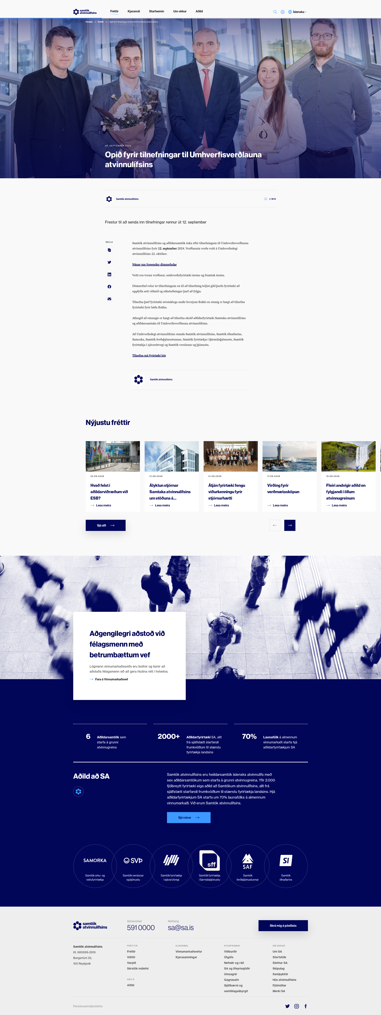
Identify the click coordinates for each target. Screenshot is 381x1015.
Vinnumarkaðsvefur (189, 951)
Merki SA (279, 991)
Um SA (277, 951)
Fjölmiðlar (279, 985)
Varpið (131, 963)
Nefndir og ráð (234, 963)
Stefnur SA (280, 963)
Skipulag (279, 968)
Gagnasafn (231, 980)
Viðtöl (131, 957)
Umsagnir (230, 974)
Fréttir (101, 22)
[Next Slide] (289, 525)
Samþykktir (280, 974)
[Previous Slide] (274, 525)
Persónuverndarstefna (88, 1006)
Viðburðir (230, 951)
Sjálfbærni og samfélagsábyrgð (236, 988)
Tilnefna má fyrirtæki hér (149, 355)
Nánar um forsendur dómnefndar (154, 264)
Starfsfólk (279, 957)
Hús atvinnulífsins (284, 980)
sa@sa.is (181, 927)
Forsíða (89, 22)
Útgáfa (228, 957)
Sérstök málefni (138, 968)
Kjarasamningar (186, 957)
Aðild (130, 985)
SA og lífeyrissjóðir (237, 968)
